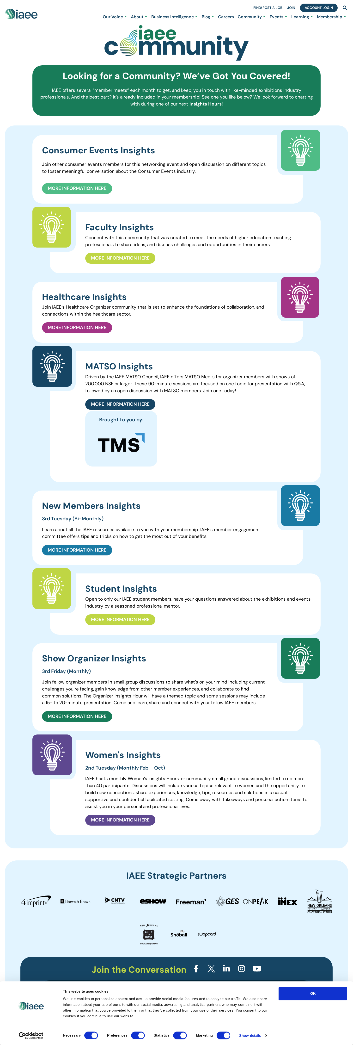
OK (313, 993)
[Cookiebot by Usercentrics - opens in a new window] (31, 1035)
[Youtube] (257, 968)
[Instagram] (241, 968)
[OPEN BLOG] (212, 17)
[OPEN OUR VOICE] (125, 17)
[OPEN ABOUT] (146, 17)
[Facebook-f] (196, 968)
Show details (250, 1035)
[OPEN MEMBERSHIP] (344, 17)
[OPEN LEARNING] (311, 17)
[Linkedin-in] (226, 968)
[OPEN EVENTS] (286, 17)
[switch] (138, 1035)
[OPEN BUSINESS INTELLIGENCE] (196, 17)
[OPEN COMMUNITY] (264, 17)
